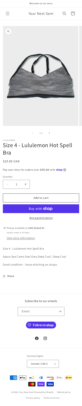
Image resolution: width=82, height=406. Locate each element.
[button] (7, 13)
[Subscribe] (60, 311)
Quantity (7, 176)
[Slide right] (49, 133)
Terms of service (52, 397)
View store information (21, 238)
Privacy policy (33, 397)
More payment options (41, 217)
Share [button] (10, 276)
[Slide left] (32, 133)
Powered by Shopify (44, 392)
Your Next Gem (26, 392)
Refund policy (64, 392)
